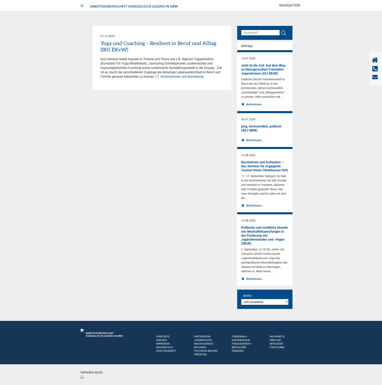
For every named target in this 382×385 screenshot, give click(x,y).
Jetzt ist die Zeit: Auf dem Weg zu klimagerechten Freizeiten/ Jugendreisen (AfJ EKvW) (263, 69)
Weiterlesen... (255, 104)
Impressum (163, 343)
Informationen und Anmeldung (182, 76)
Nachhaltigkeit (203, 343)
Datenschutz (164, 347)
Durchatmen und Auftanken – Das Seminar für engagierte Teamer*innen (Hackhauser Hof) (264, 166)
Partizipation (202, 336)
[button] (9, 376)
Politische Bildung (205, 351)
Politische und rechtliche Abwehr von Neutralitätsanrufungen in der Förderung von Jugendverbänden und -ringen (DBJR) (264, 235)
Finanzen (238, 351)
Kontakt (161, 340)
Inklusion (200, 347)
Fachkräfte (277, 336)
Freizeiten (200, 354)
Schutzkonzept (166, 351)
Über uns (275, 340)
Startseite (163, 336)
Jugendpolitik (203, 340)
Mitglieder (276, 343)
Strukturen (277, 347)
